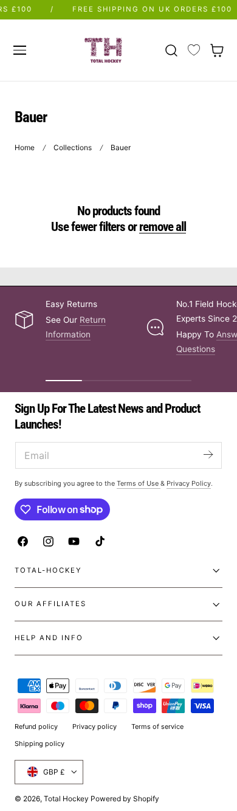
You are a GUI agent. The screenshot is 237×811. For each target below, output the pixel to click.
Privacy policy (94, 726)
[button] (19, 50)
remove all (162, 226)
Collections (72, 147)
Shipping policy (39, 743)
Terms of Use (138, 483)
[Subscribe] (207, 454)
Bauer (121, 147)
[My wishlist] (194, 50)
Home (25, 147)
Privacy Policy (189, 483)
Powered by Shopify (125, 798)
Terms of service (157, 726)
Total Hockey (66, 798)
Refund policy (36, 726)
